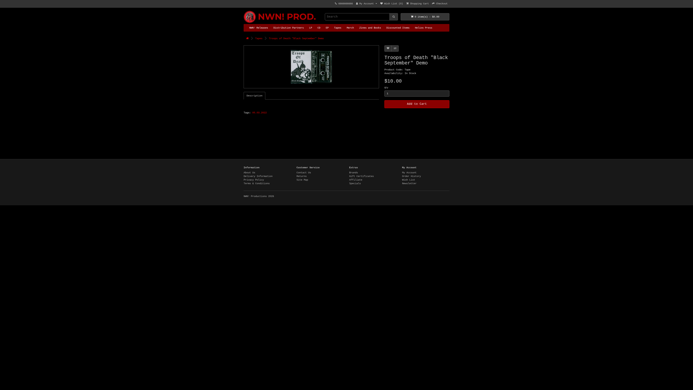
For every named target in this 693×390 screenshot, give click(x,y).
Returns (302, 176)
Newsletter (409, 183)
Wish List (408, 179)
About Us (249, 172)
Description (254, 95)
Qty (386, 87)
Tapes (337, 27)
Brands (353, 172)
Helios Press (423, 27)
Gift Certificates (361, 176)
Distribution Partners (288, 27)
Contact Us (304, 172)
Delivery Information (258, 176)
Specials (355, 183)
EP (327, 27)
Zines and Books (370, 27)
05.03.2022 (259, 112)
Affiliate (355, 179)
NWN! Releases (258, 27)
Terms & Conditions (257, 183)
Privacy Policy (254, 179)
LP (310, 27)
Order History (411, 176)
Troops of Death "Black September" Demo (296, 38)
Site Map (302, 179)
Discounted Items (397, 27)
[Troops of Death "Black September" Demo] (311, 66)
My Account (409, 172)
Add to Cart (417, 104)
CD (318, 27)
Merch (350, 27)
